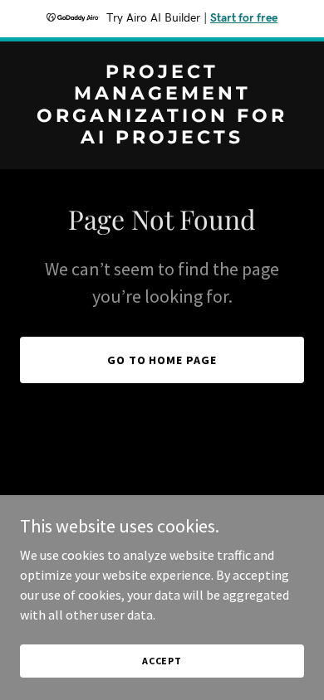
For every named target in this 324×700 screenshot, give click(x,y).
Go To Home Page (162, 359)
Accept (162, 660)
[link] (162, 138)
